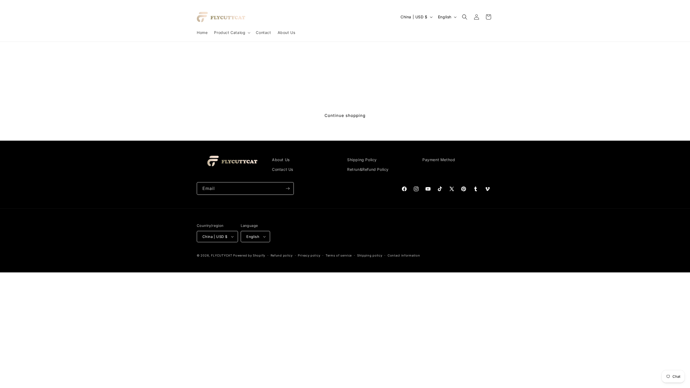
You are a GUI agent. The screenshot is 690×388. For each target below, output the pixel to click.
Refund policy (282, 255)
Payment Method (438, 159)
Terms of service (339, 255)
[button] (232, 32)
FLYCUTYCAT (221, 255)
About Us (281, 159)
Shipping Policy (362, 159)
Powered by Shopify (249, 255)
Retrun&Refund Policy (368, 169)
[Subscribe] (288, 188)
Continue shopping (345, 115)
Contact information (404, 255)
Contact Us (282, 169)
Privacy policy (309, 255)
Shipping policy (369, 255)
